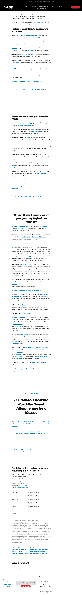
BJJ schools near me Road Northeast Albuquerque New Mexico (26, 520)
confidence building (19, 526)
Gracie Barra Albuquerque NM (39, 528)
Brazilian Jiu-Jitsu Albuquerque (25, 525)
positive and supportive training (27, 54)
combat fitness (36, 525)
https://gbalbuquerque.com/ (21, 487)
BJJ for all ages (43, 522)
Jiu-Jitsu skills (45, 534)
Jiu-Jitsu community (41, 531)
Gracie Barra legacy (29, 529)
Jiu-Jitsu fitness (42, 533)
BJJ (13, 71)
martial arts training (25, 537)
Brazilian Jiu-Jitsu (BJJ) (18, 14)
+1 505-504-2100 (25, 485)
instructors (30, 50)
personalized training (19, 539)
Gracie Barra (27, 137)
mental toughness (41, 537)
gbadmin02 (15, 518)
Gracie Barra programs (38, 529)
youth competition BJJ (18, 542)
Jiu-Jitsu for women (30, 534)
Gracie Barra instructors (19, 529)
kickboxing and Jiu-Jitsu (25, 536)
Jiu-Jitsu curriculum (24, 533)
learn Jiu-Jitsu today (43, 536)
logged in (20, 569)
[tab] (21, 583)
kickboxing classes (35, 536)
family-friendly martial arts (39, 526)
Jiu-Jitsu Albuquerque (16, 531)
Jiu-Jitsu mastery (38, 534)
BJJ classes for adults (35, 522)
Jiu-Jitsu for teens (21, 534)
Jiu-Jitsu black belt (25, 531)
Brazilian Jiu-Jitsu (15, 525)
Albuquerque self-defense (22, 522)
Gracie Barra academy (16, 528)
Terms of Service (48, 586)
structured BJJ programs (42, 541)
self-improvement (33, 541)
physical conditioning (28, 539)
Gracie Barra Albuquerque (43, 22)
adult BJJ (15, 522)
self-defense (16, 62)
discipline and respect (28, 526)
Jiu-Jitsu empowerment (34, 533)
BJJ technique (39, 523)
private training (37, 539)
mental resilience (33, 537)
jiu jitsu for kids (47, 529)
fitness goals (47, 526)
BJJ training (17, 75)
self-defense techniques (24, 541)
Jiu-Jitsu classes (33, 531)
